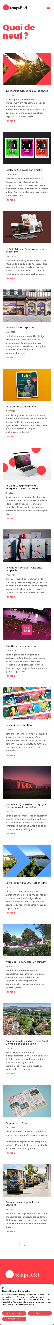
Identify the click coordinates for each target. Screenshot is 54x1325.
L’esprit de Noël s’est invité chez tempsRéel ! (23, 569)
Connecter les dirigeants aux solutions (22, 1204)
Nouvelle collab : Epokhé (19, 327)
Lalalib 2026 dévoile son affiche (23, 170)
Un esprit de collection (18, 725)
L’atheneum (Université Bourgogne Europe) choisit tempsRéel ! (25, 806)
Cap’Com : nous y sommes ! (21, 646)
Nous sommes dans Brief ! (20, 406)
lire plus (10, 121)
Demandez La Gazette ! (19, 1123)
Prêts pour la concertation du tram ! (26, 962)
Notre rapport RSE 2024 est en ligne (26, 883)
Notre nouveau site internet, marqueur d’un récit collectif (22, 487)
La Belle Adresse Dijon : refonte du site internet (24, 250)
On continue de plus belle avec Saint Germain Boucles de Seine (26, 1042)
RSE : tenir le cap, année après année (26, 91)
